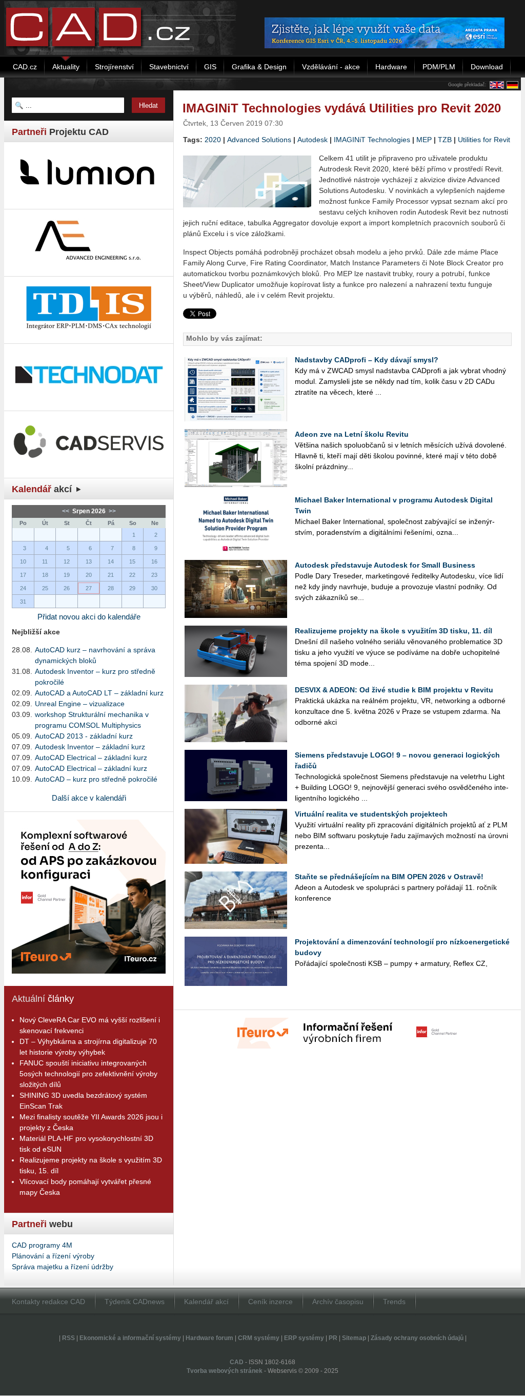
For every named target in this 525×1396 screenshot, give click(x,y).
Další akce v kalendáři (89, 797)
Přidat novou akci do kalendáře (88, 616)
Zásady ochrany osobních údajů (417, 1338)
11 (45, 561)
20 (89, 575)
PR (333, 1338)
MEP (424, 139)
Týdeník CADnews (135, 1301)
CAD (237, 1362)
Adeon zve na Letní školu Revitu (352, 434)
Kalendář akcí (206, 1301)
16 (154, 561)
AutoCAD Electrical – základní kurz (91, 757)
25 (45, 588)
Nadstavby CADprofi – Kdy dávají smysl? (366, 360)
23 (154, 575)
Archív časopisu (338, 1301)
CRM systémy (258, 1338)
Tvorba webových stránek (224, 1370)
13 (89, 561)
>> (111, 511)
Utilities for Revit (484, 139)
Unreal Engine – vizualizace (80, 704)
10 (23, 561)
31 (23, 601)
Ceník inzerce (270, 1301)
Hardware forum (209, 1338)
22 (132, 575)
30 (154, 588)
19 (67, 575)
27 (89, 588)
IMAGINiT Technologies (372, 139)
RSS (68, 1338)
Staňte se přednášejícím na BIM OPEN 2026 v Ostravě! (389, 876)
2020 (213, 139)
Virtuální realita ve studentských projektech (371, 814)
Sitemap (354, 1338)
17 (23, 575)
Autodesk (312, 139)
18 (45, 575)
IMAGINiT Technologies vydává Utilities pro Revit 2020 (342, 108)
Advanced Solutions (259, 139)
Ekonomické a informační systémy (130, 1338)
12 (67, 561)
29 (132, 588)
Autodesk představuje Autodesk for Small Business (385, 565)
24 (23, 588)
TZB (445, 139)
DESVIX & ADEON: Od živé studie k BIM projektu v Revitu (394, 690)
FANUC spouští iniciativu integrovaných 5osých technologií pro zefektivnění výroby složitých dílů (88, 1074)
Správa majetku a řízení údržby (62, 1267)
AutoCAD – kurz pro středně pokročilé (96, 779)
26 (67, 588)
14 (111, 561)
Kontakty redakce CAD (48, 1301)
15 (132, 561)
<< (66, 511)
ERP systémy (304, 1338)
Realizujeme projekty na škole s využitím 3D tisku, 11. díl (393, 631)
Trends (394, 1301)
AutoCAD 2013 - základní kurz (84, 736)
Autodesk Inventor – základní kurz (90, 747)
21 (111, 575)
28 (111, 588)
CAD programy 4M (42, 1245)
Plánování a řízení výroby (53, 1256)
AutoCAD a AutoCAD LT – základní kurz (99, 693)
